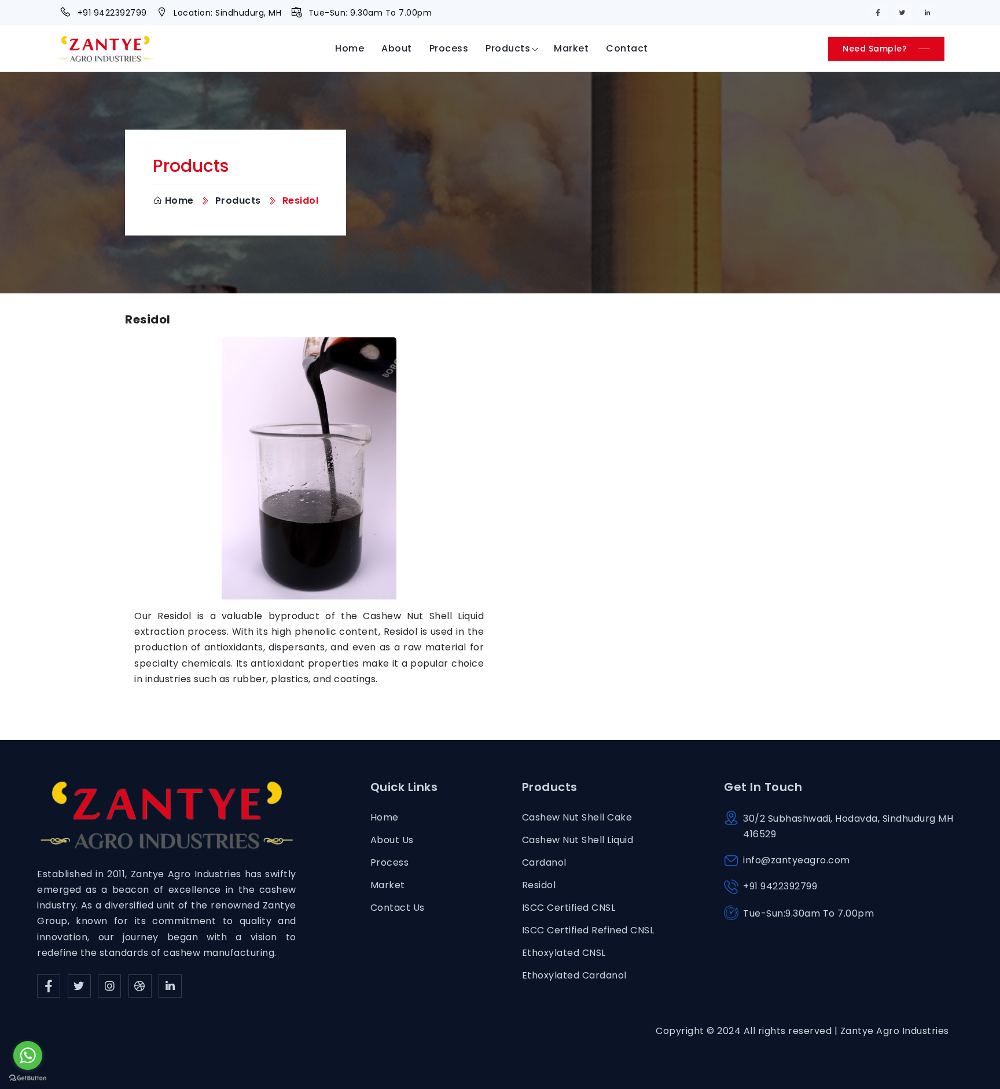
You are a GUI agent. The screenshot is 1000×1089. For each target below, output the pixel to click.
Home (349, 48)
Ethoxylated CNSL (564, 952)
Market (571, 48)
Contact (627, 48)
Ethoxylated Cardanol (574, 975)
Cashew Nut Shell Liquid (578, 840)
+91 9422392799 (112, 13)
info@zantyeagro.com (796, 860)
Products (508, 48)
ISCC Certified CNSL (569, 907)
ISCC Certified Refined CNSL (588, 930)
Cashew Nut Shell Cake (577, 817)
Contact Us (397, 907)
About (396, 48)
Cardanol (544, 862)
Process (449, 48)
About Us (392, 840)
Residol (539, 885)
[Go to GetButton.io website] (27, 1077)
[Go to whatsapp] (27, 1055)
